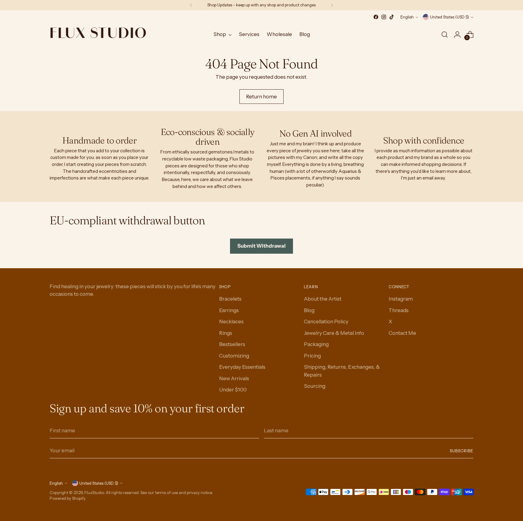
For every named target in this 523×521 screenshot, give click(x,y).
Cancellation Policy (326, 321)
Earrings (229, 310)
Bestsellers (232, 344)
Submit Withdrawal (261, 246)
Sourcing (314, 386)
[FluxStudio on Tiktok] (391, 17)
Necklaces (231, 321)
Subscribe (461, 450)
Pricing (312, 356)
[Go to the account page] (457, 34)
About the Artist (322, 299)
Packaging (316, 344)
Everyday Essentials (242, 367)
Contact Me (402, 333)
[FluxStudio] (98, 34)
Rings (225, 333)
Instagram (401, 299)
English (407, 17)
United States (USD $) (449, 17)
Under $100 (233, 390)
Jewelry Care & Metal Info (334, 333)
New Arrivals (234, 378)
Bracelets (230, 299)
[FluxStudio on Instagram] (383, 17)
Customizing (234, 356)
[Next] (332, 5)
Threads (399, 310)
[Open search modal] (445, 34)
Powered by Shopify (68, 498)
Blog (309, 310)
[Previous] (191, 5)
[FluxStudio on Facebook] (376, 17)
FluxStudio (94, 492)
